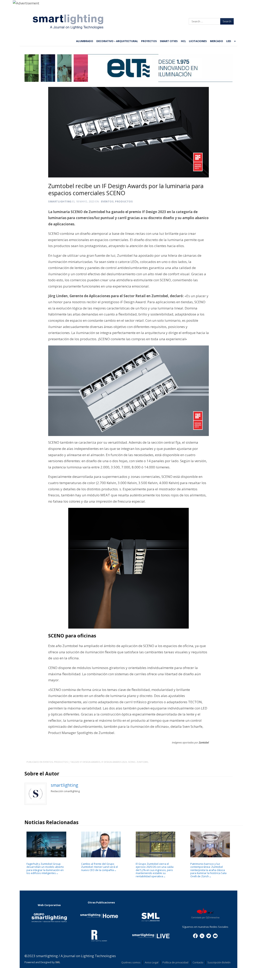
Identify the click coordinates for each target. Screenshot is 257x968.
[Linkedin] (202, 935)
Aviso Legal (151, 962)
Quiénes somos (131, 962)
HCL (183, 41)
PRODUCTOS (124, 201)
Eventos (107, 201)
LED (228, 41)
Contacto (198, 962)
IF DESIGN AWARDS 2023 (114, 761)
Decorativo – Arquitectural (117, 41)
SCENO (131, 761)
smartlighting (60, 201)
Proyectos (149, 41)
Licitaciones (198, 41)
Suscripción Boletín (218, 962)
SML (57, 962)
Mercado (216, 41)
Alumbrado (84, 41)
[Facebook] (195, 935)
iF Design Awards (90, 761)
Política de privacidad (175, 962)
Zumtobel (143, 761)
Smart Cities (169, 41)
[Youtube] (215, 935)
